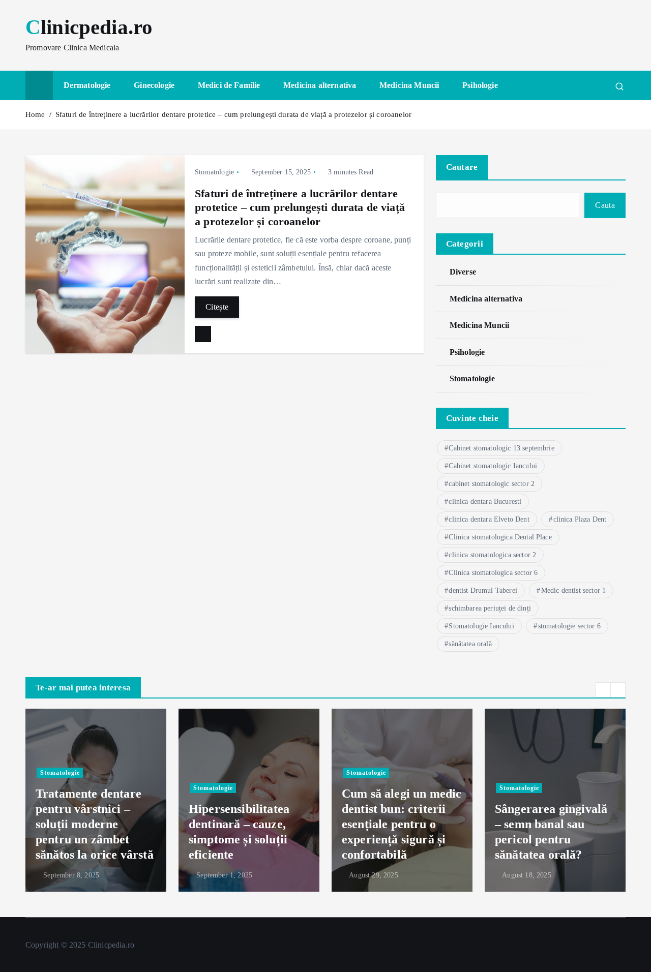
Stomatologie (214, 172)
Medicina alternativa (319, 85)
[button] (603, 689)
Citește (216, 306)
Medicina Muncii (409, 85)
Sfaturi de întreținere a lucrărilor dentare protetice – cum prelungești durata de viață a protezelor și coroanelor (233, 114)
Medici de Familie (229, 85)
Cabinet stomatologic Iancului (493, 466)
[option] (95, 800)
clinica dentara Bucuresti (485, 501)
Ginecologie (154, 85)
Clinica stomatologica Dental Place (500, 537)
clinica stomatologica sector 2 (492, 555)
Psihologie (480, 85)
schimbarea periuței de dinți (489, 608)
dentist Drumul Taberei (483, 590)
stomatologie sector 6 (569, 626)
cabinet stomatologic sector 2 (492, 484)
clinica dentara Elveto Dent (489, 519)
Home (35, 114)
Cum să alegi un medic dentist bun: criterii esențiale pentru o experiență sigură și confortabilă (401, 824)
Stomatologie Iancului (481, 626)
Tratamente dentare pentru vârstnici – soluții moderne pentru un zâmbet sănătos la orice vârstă (95, 824)
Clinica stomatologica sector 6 (493, 572)
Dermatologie (87, 85)
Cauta (605, 205)
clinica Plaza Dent (580, 519)
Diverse (463, 271)
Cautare (462, 167)
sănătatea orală (470, 644)
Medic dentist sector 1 (573, 590)
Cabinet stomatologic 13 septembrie (501, 448)
